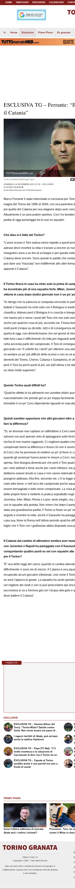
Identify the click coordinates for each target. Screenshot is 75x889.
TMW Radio (22, 2)
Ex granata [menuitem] (63, 32)
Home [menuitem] (13, 32)
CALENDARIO (56, 2)
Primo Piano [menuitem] (45, 32)
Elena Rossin (13, 187)
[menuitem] (4, 32)
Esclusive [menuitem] (28, 32)
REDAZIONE (38, 2)
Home (8, 2)
